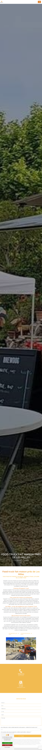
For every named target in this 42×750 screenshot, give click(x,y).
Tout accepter (7, 742)
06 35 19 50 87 (21, 675)
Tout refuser (7, 745)
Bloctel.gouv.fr (17, 744)
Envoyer (22, 735)
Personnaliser (7, 747)
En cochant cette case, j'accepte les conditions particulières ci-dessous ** (16, 732)
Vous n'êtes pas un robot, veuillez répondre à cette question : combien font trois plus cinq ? (19, 727)
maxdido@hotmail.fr (21, 687)
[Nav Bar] (39, 2)
